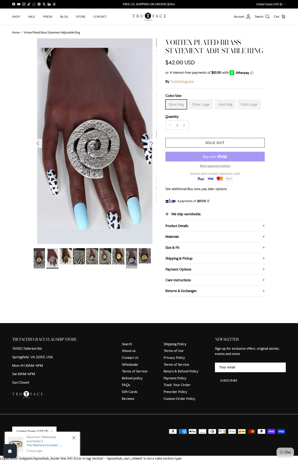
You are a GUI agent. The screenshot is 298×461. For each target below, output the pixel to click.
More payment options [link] (215, 166)
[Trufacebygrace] (149, 17)
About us (129, 350)
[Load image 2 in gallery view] (95, 141)
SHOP (16, 16)
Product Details (176, 226)
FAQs (126, 385)
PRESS (47, 16)
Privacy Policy (174, 357)
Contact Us (130, 357)
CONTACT (100, 16)
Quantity (172, 116)
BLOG (64, 16)
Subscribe (229, 380)
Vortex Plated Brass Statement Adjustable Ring (52, 32)
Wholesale (130, 364)
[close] (74, 437)
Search (127, 344)
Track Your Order (177, 385)
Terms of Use (173, 350)
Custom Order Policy (179, 398)
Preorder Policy (175, 392)
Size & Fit (172, 247)
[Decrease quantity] (169, 125)
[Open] (10, 451)
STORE (81, 16)
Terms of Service (134, 371)
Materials (172, 236)
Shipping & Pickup (179, 258)
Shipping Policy (175, 344)
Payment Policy (175, 378)
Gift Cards (129, 392)
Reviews (128, 398)
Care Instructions (178, 280)
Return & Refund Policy (181, 371)
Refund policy (132, 378)
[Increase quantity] (185, 125)
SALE (31, 16)
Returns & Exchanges (181, 291)
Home (16, 32)
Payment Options (178, 269)
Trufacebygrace (182, 81)
